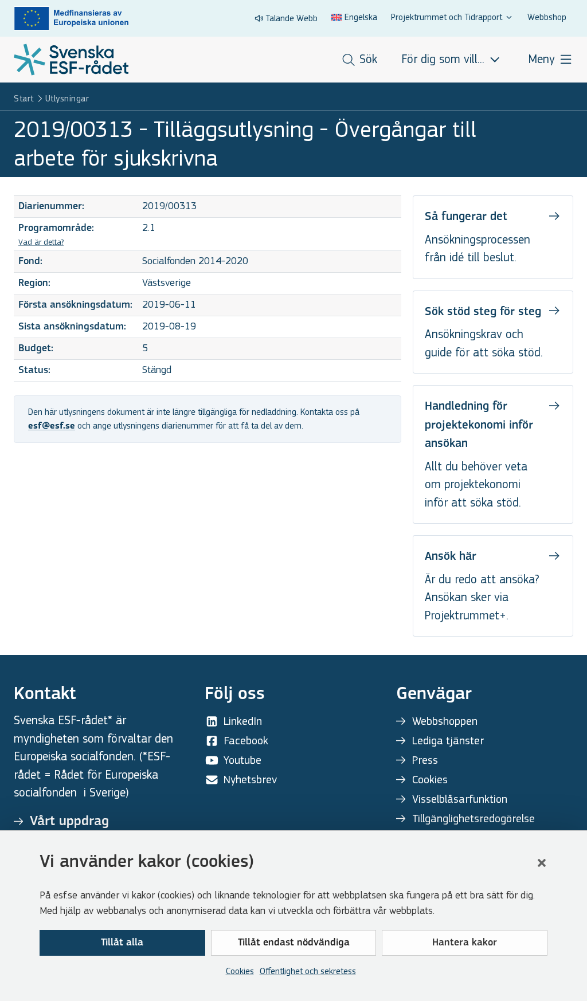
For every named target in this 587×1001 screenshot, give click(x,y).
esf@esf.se (51, 426)
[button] (541, 863)
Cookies (240, 970)
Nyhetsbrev (250, 779)
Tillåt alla (122, 943)
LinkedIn (243, 721)
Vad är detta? (41, 242)
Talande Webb (291, 18)
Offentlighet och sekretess (308, 970)
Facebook (246, 740)
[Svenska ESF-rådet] (71, 60)
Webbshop (546, 16)
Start (24, 98)
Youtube (242, 760)
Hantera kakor (464, 943)
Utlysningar (67, 98)
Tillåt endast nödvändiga (294, 943)
